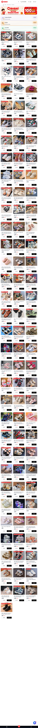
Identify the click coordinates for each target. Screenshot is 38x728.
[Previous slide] (2, 11)
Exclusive (13, 4)
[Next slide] (36, 11)
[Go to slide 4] (20, 13)
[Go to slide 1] (17, 13)
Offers (5, 4)
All (3, 4)
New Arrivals (9, 4)
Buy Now (9, 46)
